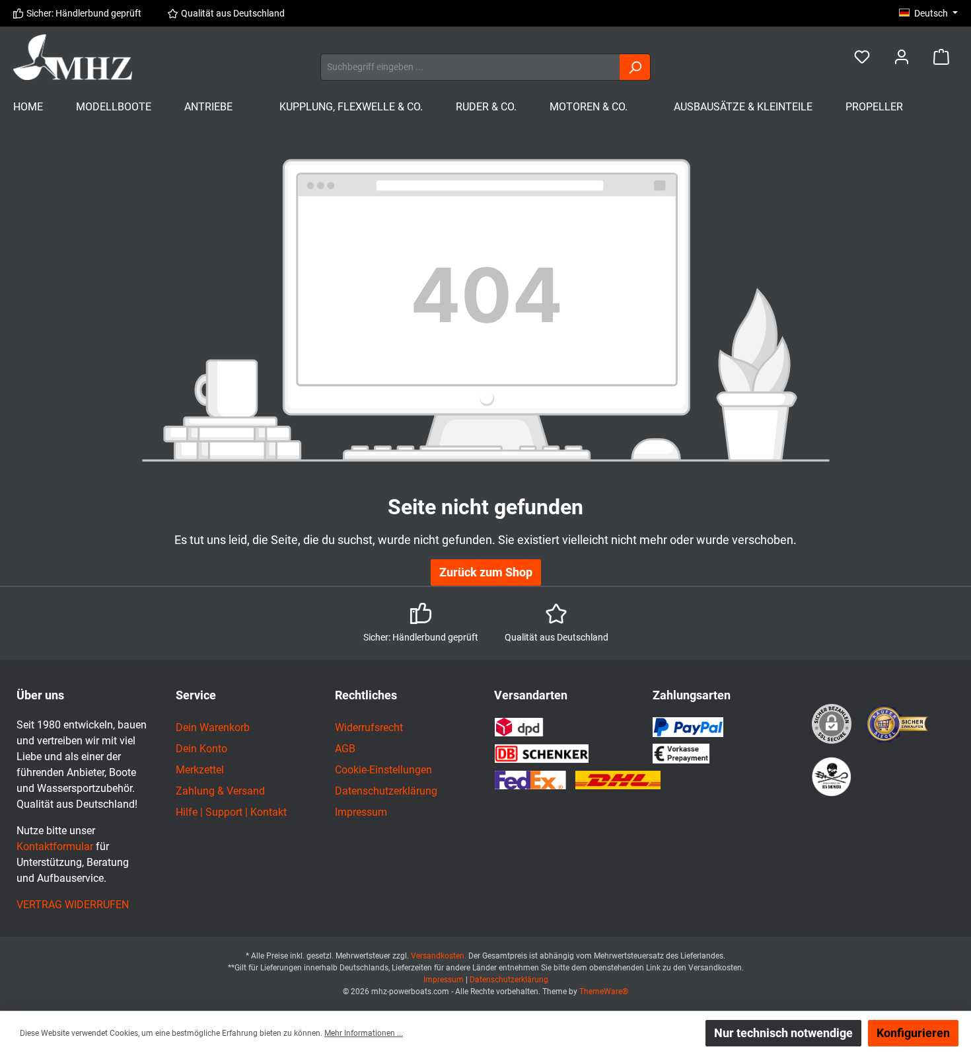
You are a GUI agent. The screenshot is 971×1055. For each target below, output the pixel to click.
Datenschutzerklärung (386, 791)
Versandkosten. (439, 955)
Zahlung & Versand (220, 791)
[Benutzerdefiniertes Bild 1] (897, 724)
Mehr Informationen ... (363, 1033)
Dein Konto (201, 748)
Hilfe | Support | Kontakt (231, 812)
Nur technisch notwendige (783, 1033)
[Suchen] (635, 67)
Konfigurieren (913, 1033)
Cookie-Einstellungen (383, 769)
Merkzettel (200, 769)
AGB (345, 748)
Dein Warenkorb (213, 727)
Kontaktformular (55, 846)
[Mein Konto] (901, 57)
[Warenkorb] (941, 57)
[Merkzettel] (862, 57)
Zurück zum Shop (485, 572)
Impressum (361, 812)
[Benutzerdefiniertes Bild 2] (831, 777)
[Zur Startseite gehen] (72, 57)
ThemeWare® (603, 991)
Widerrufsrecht (369, 727)
